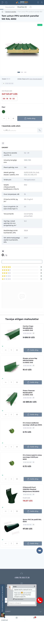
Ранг (3, 107)
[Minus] (4, 118)
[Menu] (3, 2)
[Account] (42, 2)
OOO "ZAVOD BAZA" (35, 79)
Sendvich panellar (10, 11)
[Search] (6, 2)
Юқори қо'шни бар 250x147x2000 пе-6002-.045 (30, 360)
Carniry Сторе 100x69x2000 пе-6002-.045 (28, 328)
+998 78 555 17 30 (22, 577)
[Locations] (38, 2)
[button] (18, 72)
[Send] (39, 130)
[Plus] (13, 118)
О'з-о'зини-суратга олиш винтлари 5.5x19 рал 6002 (32, 457)
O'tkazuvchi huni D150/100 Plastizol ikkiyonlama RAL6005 (31, 489)
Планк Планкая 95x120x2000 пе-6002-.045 (29, 393)
